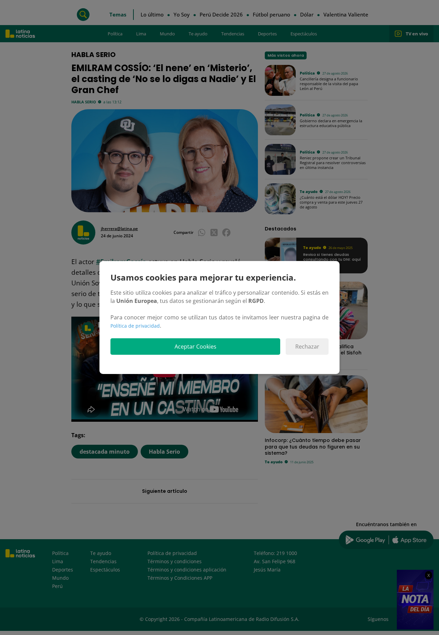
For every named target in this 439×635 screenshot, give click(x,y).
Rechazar (307, 346)
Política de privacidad (135, 325)
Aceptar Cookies (195, 346)
